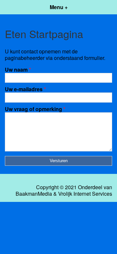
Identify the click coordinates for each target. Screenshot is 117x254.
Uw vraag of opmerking (35, 109)
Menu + (59, 7)
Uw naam (18, 69)
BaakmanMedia (34, 193)
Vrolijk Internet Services (85, 193)
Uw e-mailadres (25, 89)
